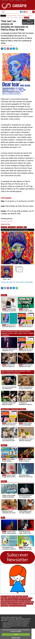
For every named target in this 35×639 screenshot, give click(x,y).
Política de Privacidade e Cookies (14, 617)
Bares (13, 596)
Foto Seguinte (19, 227)
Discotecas (19, 596)
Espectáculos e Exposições (14, 604)
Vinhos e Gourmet (6, 373)
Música (25, 333)
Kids (2, 517)
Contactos (3, 617)
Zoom (25, 227)
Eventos (3, 295)
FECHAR (16, 634)
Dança (20, 333)
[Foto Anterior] (7, 248)
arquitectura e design (11, 15)
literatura (21, 17)
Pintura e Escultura (24, 331)
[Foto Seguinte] (27, 248)
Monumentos (23, 598)
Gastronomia (16, 373)
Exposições (6, 335)
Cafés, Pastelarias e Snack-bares (22, 600)
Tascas (28, 371)
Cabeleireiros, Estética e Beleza (9, 602)
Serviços (21, 602)
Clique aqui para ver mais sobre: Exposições (17, 282)
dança (12, 17)
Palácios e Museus (13, 598)
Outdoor (3, 445)
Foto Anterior (4, 227)
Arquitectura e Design (12, 331)
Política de (16, 637)
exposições (26, 17)
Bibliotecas (4, 598)
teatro (8, 17)
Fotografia (4, 333)
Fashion (3, 481)
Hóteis (8, 409)
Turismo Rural (15, 409)
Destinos (22, 409)
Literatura (27, 602)
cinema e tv (3, 17)
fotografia (29, 15)
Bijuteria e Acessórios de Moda (17, 606)
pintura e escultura (21, 15)
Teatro (15, 333)
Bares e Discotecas (20, 371)
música (16, 17)
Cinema (10, 333)
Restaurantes (10, 371)
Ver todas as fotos (11, 227)
